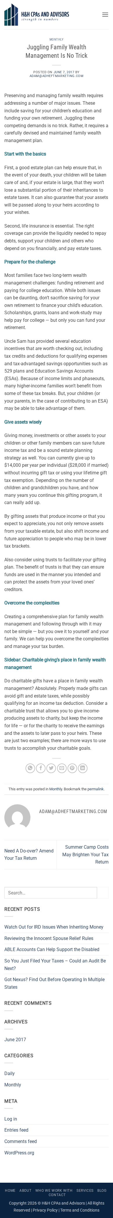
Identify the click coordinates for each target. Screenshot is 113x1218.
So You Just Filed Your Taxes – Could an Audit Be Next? (55, 964)
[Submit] (103, 892)
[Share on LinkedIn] (83, 768)
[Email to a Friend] (62, 768)
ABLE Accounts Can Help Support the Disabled (51, 949)
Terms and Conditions (79, 1210)
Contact (57, 1195)
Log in (10, 1119)
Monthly (57, 39)
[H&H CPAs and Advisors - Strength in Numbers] (50, 14)
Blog (101, 1191)
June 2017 (15, 1039)
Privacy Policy (45, 1210)
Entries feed (16, 1130)
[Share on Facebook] (40, 768)
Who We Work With (54, 1191)
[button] (105, 14)
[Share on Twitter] (51, 768)
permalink (96, 789)
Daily (9, 1073)
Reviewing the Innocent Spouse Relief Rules (48, 938)
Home (10, 1191)
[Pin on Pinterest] (72, 768)
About (25, 1191)
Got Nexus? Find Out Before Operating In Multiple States (54, 983)
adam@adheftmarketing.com (56, 76)
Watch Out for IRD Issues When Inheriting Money (53, 927)
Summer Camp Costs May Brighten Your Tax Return (85, 854)
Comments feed (20, 1141)
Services (85, 1191)
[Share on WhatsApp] (30, 768)
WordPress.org (19, 1153)
